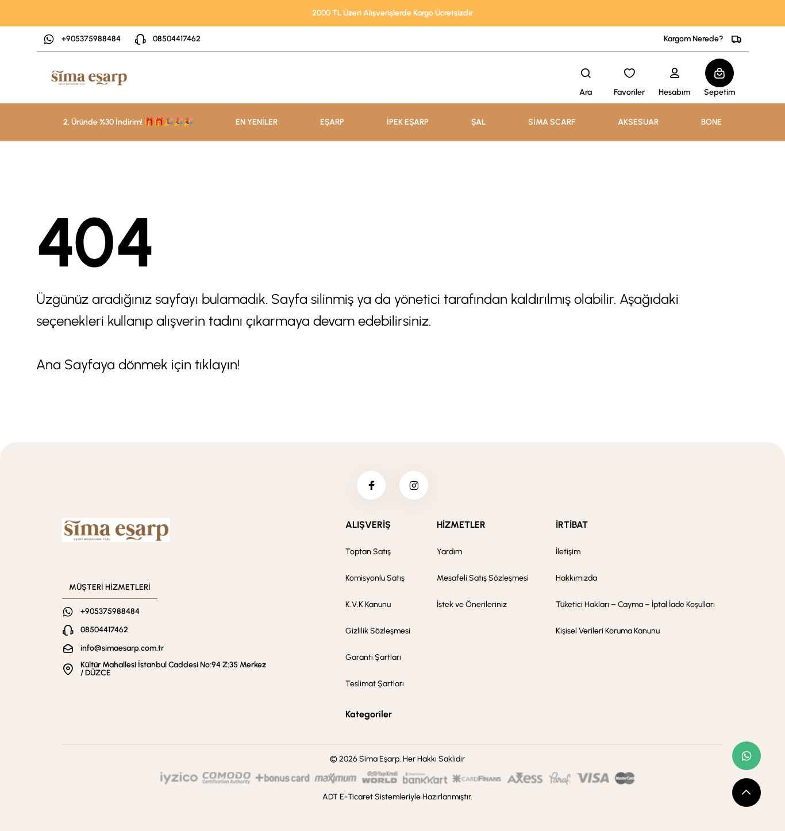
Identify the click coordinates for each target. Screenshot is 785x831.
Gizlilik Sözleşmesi (377, 631)
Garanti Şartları (373, 657)
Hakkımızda (576, 578)
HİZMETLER (461, 524)
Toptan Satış (368, 551)
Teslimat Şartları (374, 684)
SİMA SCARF (551, 122)
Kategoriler (368, 714)
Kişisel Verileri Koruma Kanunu (608, 631)
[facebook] (371, 485)
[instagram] (413, 485)
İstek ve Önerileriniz (472, 604)
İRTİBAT (572, 524)
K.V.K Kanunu (368, 604)
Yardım (449, 551)
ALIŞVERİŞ (368, 524)
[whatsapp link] (746, 755)
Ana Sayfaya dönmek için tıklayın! (138, 364)
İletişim (568, 551)
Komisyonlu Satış (375, 578)
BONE (711, 122)
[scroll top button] (746, 792)
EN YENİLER (257, 122)
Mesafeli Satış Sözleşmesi (483, 578)
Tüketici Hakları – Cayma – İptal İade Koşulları (635, 604)
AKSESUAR (638, 122)
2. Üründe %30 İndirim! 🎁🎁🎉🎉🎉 (128, 122)
